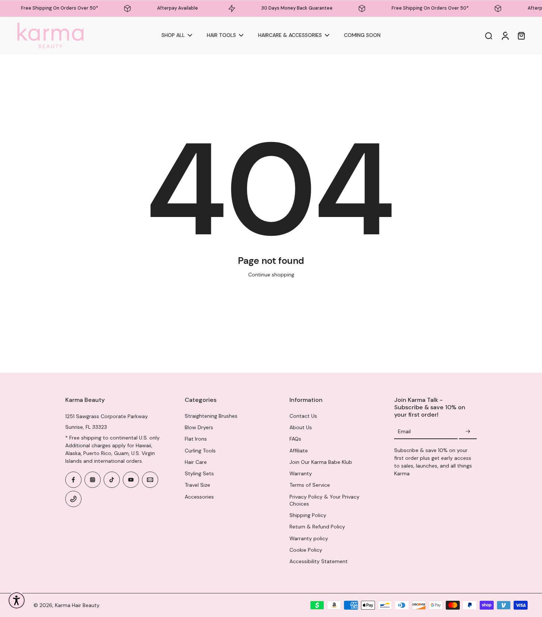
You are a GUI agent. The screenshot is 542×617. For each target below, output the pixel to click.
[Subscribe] (468, 431)
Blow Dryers (199, 427)
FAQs (295, 438)
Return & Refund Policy (317, 526)
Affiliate (298, 450)
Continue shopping (271, 274)
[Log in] (505, 35)
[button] (16, 600)
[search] (488, 35)
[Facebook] (73, 480)
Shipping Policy (307, 515)
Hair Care (196, 462)
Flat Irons (196, 438)
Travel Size (197, 485)
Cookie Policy (305, 550)
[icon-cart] (521, 35)
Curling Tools (200, 450)
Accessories (199, 496)
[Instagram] (92, 480)
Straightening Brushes (211, 416)
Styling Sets (199, 473)
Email (404, 431)
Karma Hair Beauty (77, 605)
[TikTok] (112, 480)
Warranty (300, 473)
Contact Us (303, 416)
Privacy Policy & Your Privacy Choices (324, 500)
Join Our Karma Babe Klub (320, 462)
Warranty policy (308, 538)
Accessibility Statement (318, 561)
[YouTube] (131, 480)
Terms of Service (309, 485)
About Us (300, 427)
